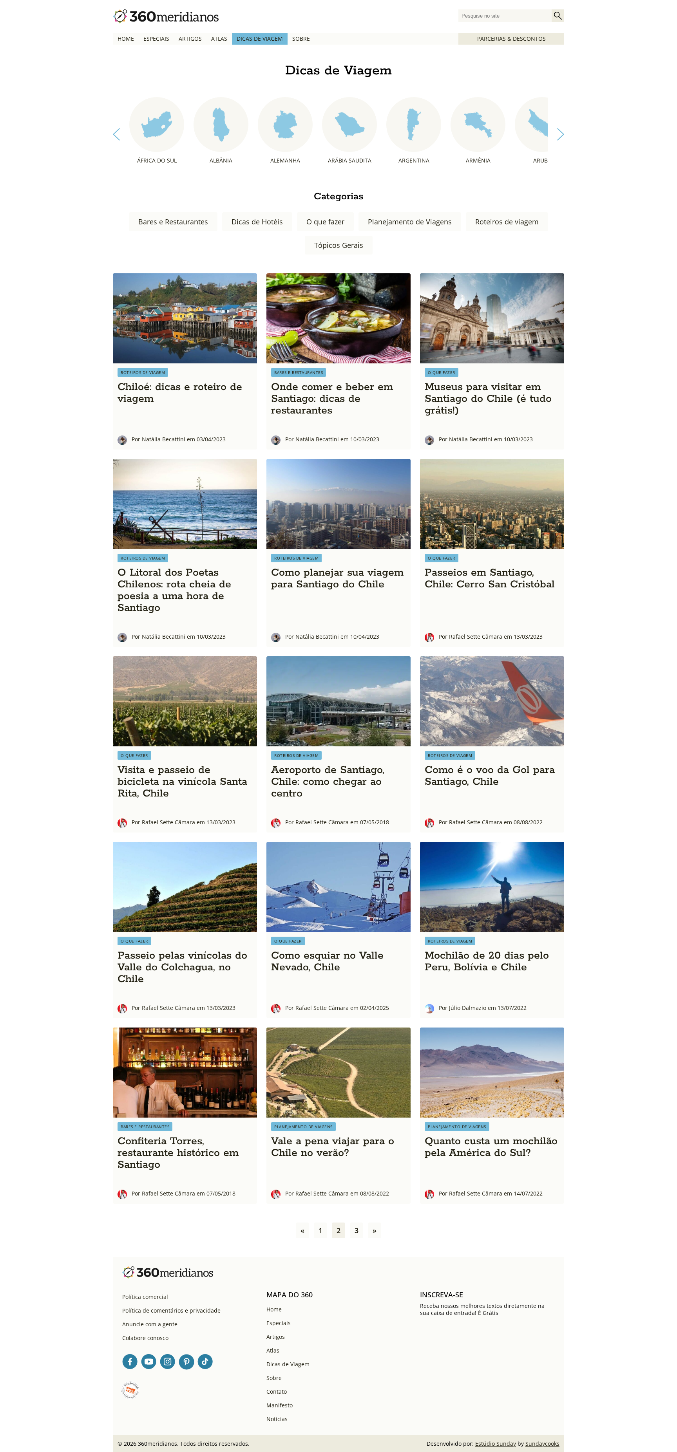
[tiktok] (205, 1363)
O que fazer (325, 221)
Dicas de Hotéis (257, 221)
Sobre (301, 38)
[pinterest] (186, 1363)
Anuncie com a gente (149, 1324)
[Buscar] (558, 15)
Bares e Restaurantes (173, 221)
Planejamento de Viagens (410, 221)
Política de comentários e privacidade (171, 1310)
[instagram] (168, 1363)
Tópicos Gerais (338, 245)
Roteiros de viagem (507, 221)
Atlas (219, 38)
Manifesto (279, 1405)
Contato (276, 1391)
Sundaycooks (542, 1443)
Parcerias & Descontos (511, 38)
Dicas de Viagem (260, 38)
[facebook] (130, 1363)
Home (126, 38)
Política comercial (145, 1296)
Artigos (190, 38)
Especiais (156, 38)
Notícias (277, 1419)
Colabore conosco (145, 1338)
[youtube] (149, 1363)
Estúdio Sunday (495, 1443)
